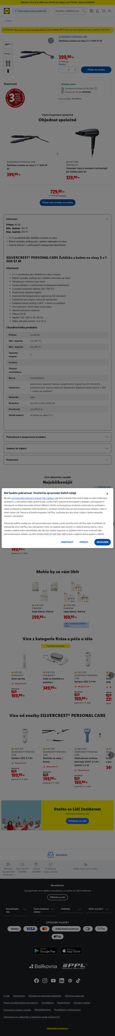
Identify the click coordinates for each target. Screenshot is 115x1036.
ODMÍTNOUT (67, 542)
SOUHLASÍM (102, 542)
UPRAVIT (83, 542)
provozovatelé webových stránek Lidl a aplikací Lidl (35, 498)
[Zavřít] (107, 493)
